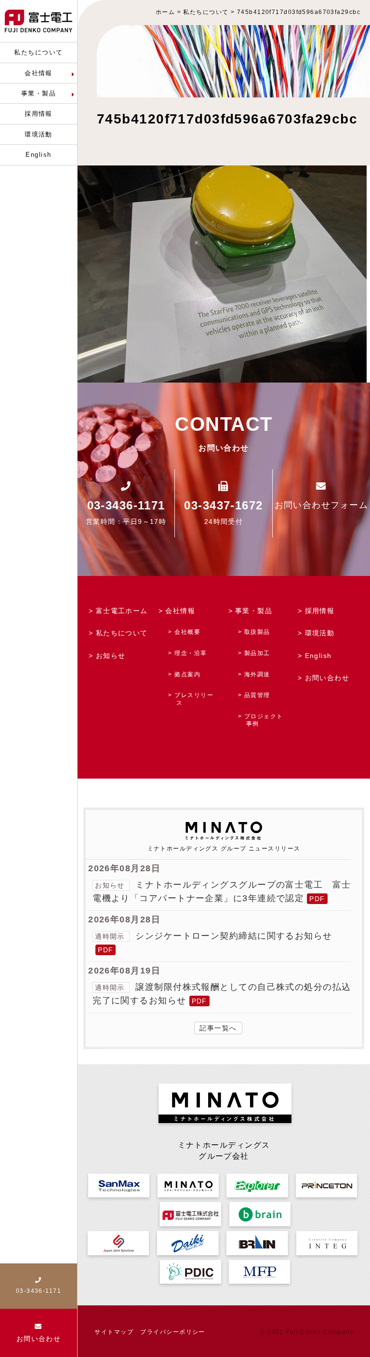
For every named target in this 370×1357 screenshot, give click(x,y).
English (318, 655)
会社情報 (180, 611)
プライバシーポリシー (172, 1332)
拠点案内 (187, 674)
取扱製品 (257, 632)
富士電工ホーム (122, 611)
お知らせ (111, 655)
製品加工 (257, 653)
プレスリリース (193, 699)
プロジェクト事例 (263, 720)
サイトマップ (113, 1332)
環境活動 (320, 633)
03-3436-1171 (126, 505)
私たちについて (122, 633)
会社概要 (187, 632)
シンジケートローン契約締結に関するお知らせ (233, 936)
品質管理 (257, 695)
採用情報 (320, 611)
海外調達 (257, 674)
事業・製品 (253, 611)
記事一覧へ (218, 1028)
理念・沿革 (190, 653)
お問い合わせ (327, 678)
